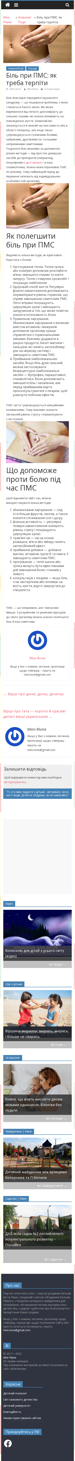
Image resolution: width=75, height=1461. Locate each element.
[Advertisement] (37, 856)
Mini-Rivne (33, 89)
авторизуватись (15, 782)
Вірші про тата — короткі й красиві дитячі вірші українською (34, 714)
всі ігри (59, 1044)
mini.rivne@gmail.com (16, 1330)
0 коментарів (51, 89)
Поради (32, 68)
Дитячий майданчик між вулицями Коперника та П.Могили (36, 1175)
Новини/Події (15, 68)
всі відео (58, 964)
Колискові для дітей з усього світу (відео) (34, 953)
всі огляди (56, 1118)
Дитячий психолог (15, 1393)
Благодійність (12, 1412)
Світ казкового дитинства (20, 1399)
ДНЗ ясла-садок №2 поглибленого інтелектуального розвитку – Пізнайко (34, 1239)
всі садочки (55, 1259)
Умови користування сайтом (22, 1418)
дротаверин (34, 162)
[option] (37, 935)
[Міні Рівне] (7, 5)
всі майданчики (52, 1185)
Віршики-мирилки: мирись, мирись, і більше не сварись (37, 1034)
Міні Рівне (9, 1357)
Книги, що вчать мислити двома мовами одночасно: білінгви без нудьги (33, 1105)
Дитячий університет (17, 1405)
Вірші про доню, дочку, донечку (33, 694)
